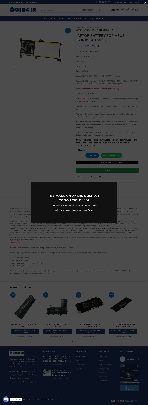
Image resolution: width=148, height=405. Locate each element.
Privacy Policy (87, 210)
